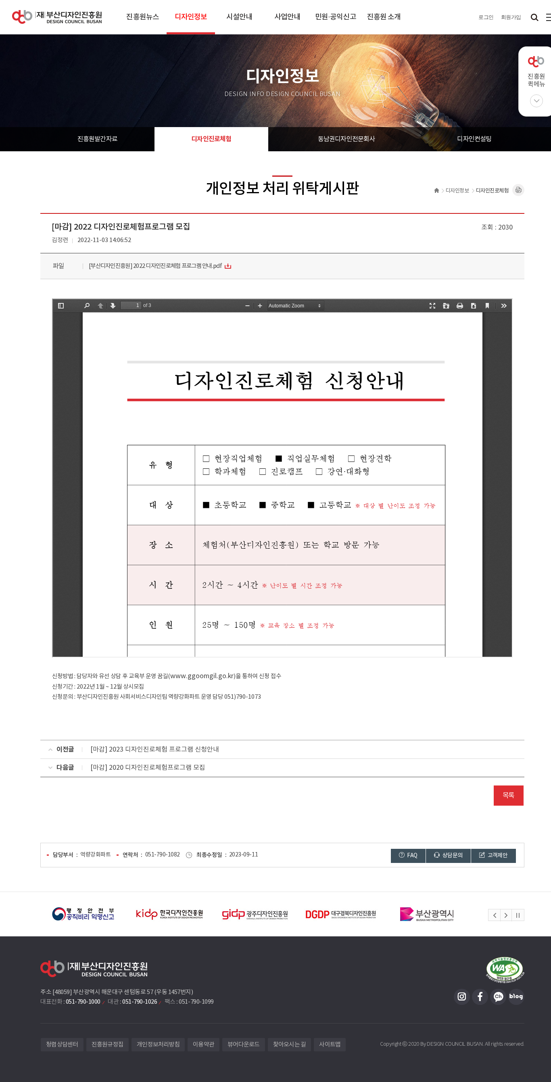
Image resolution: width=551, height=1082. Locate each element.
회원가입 (511, 17)
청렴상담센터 (62, 1044)
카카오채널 (498, 997)
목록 (508, 796)
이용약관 (203, 1044)
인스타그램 (462, 997)
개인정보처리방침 (158, 1044)
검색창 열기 (534, 17)
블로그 (516, 997)
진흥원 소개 (384, 17)
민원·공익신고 (335, 17)
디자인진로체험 (211, 139)
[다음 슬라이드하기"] (506, 915)
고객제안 (496, 855)
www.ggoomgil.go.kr (202, 676)
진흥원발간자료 (97, 139)
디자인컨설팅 (474, 139)
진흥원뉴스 (142, 17)
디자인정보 (191, 17)
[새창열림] (83, 914)
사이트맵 (329, 1044)
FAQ (411, 855)
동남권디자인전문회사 (346, 139)
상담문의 (452, 855)
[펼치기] (536, 100)
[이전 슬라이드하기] (494, 915)
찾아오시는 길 (289, 1044)
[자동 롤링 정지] (518, 915)
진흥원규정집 (108, 1044)
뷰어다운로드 (243, 1044)
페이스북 (480, 997)
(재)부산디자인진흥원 (57, 17)
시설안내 (239, 17)
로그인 (486, 17)
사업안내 (287, 17)
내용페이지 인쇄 (518, 190)
